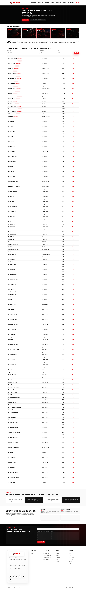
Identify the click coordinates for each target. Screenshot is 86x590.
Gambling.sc (13, 103)
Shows (57, 553)
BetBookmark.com (12, 204)
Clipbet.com (11, 239)
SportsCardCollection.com (14, 407)
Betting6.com (11, 146)
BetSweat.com (11, 289)
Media (52, 2)
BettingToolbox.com (13, 427)
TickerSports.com (12, 384)
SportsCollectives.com (13, 316)
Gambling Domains (43, 42)
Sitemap (77, 587)
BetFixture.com (11, 362)
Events (57, 555)
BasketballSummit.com (13, 389)
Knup (70, 553)
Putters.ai (10, 452)
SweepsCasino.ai (12, 462)
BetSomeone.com (14, 58)
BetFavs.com (11, 271)
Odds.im (12, 93)
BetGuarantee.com (12, 274)
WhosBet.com (11, 259)
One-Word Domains (63, 42)
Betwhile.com (11, 176)
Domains (47, 2)
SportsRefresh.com (12, 194)
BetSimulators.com (12, 392)
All (9, 42)
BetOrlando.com (12, 281)
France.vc (13, 116)
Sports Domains (23, 42)
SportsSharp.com (12, 414)
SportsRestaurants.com (13, 347)
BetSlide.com (11, 171)
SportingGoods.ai (14, 96)
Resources (58, 2)
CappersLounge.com (13, 429)
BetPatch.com (11, 168)
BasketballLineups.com (13, 477)
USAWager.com (11, 467)
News (57, 559)
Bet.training (11, 201)
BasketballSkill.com (12, 354)
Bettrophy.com (11, 337)
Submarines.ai (14, 113)
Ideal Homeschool (47, 557)
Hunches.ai (13, 81)
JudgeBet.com (11, 184)
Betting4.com (11, 143)
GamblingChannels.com (13, 306)
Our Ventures (46, 553)
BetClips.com (11, 209)
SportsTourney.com (13, 379)
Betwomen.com (12, 234)
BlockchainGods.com (13, 236)
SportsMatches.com (13, 412)
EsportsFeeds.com (12, 399)
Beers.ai (12, 101)
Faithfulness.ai (11, 444)
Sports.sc (10, 459)
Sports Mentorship (47, 555)
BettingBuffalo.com (13, 231)
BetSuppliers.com (12, 286)
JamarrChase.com (14, 60)
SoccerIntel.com (12, 457)
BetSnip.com (11, 138)
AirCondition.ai (14, 98)
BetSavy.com (11, 136)
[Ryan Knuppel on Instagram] (17, 576)
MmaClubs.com (11, 309)
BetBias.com (11, 266)
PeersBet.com (11, 189)
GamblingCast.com (12, 246)
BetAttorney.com (12, 359)
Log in (77, 2)
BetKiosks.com (14, 63)
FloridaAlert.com (12, 304)
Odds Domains (73, 42)
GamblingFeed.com (12, 342)
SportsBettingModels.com (14, 480)
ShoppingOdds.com (13, 344)
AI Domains (14, 42)
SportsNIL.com (11, 377)
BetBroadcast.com (12, 206)
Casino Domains (53, 42)
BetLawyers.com (12, 364)
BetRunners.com (12, 229)
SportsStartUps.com (13, 322)
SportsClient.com (12, 409)
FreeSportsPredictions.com (14, 404)
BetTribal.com (11, 334)
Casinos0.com (11, 151)
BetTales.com (11, 174)
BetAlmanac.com (12, 357)
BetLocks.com (11, 424)
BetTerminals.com (12, 332)
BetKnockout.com (12, 214)
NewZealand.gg (14, 73)
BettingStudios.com (13, 296)
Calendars (58, 557)
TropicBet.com (11, 464)
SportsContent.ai (14, 111)
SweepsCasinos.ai (12, 382)
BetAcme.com (11, 153)
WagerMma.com (12, 256)
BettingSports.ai (14, 78)
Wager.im (13, 86)
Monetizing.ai (13, 91)
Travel (57, 561)
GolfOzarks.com (12, 251)
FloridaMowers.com (12, 241)
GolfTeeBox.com (12, 374)
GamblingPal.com (12, 178)
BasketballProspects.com (14, 484)
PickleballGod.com (12, 314)
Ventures (40, 2)
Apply (76, 52)
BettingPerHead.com (13, 437)
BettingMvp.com (12, 294)
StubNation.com (12, 417)
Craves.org (13, 68)
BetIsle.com (11, 163)
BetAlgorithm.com (12, 434)
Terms (73, 587)
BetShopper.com (12, 284)
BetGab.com (11, 158)
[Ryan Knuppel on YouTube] (10, 579)
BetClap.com (11, 121)
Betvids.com (11, 299)
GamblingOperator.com (13, 447)
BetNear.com (11, 166)
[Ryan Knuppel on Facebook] (20, 576)
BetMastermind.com (13, 279)
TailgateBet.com (12, 326)
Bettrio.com (11, 367)
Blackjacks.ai (11, 339)
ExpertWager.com (12, 372)
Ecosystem (71, 559)
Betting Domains (33, 42)
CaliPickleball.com (12, 394)
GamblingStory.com (13, 181)
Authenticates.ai (14, 106)
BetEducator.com (12, 211)
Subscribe (41, 541)
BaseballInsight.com (13, 422)
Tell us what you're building (38, 19)
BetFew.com (11, 126)
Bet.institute (11, 199)
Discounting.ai (11, 439)
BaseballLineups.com (13, 472)
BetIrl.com (10, 276)
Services (33, 2)
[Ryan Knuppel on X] (13, 576)
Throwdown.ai (11, 482)
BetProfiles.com (12, 219)
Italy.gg (12, 70)
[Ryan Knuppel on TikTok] (23, 576)
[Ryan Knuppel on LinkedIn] (10, 576)
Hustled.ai (10, 449)
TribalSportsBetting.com (14, 432)
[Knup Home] (14, 2)
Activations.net (14, 88)
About (64, 2)
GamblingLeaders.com (13, 249)
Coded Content (47, 559)
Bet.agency (11, 196)
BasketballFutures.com (13, 474)
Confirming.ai (13, 65)
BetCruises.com (12, 123)
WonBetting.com (12, 261)
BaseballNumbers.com (13, 387)
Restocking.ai (14, 83)
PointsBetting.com (12, 191)
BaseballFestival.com (13, 352)
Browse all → (76, 26)
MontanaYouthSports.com (14, 186)
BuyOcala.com (11, 301)
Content (71, 2)
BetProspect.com (12, 221)
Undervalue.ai (11, 469)
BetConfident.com (12, 156)
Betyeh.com (11, 148)
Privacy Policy (69, 587)
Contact (70, 563)
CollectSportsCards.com (14, 397)
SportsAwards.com (15, 108)
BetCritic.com (11, 269)
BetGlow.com (11, 128)
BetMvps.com (11, 216)
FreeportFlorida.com (13, 244)
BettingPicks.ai (14, 75)
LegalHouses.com (12, 254)
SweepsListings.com (13, 324)
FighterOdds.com (12, 402)
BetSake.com (11, 133)
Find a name (25, 19)
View (73, 58)
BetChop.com (11, 118)
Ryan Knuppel (71, 557)
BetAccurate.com (12, 264)
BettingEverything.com (13, 291)
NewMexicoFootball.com (14, 311)
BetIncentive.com (12, 161)
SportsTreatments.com (13, 349)
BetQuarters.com (12, 224)
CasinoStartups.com (13, 369)
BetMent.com (11, 131)
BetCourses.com (12, 329)
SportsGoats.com (12, 319)
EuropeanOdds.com (13, 442)
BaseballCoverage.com (13, 419)
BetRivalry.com (11, 226)
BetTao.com (11, 141)
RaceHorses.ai (11, 454)
